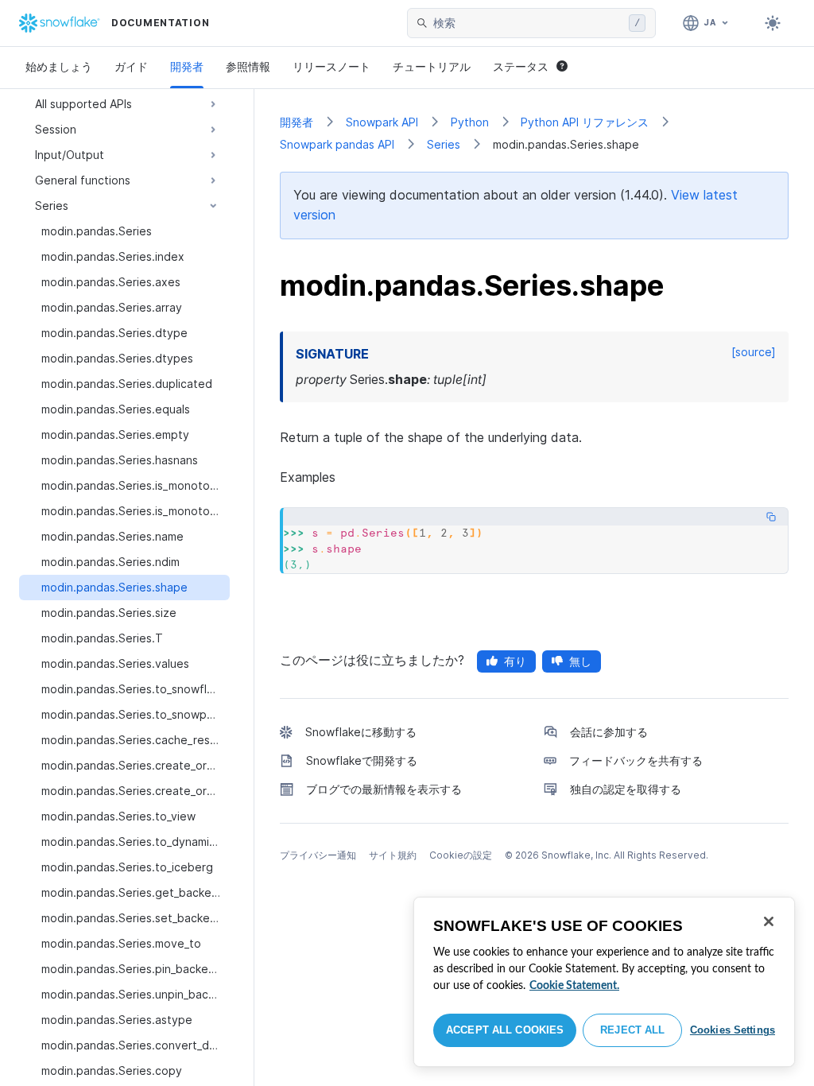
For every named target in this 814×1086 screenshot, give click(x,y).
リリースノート (331, 66)
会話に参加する (609, 732)
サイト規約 (393, 855)
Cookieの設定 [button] (460, 855)
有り (515, 661)
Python (470, 122)
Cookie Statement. (574, 985)
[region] (604, 982)
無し (580, 661)
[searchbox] (527, 23)
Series (443, 144)
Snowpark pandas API (337, 144)
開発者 (187, 66)
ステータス (520, 66)
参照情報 (248, 66)
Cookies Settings (732, 1030)
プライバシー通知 (318, 855)
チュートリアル (432, 66)
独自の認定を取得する (625, 789)
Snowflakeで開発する (361, 760)
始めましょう (58, 66)
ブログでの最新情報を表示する (384, 789)
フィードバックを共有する (636, 760)
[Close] (768, 921)
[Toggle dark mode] (773, 23)
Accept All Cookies (505, 1030)
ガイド (131, 66)
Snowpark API (382, 122)
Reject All (632, 1030)
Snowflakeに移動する (361, 732)
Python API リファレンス (585, 122)
